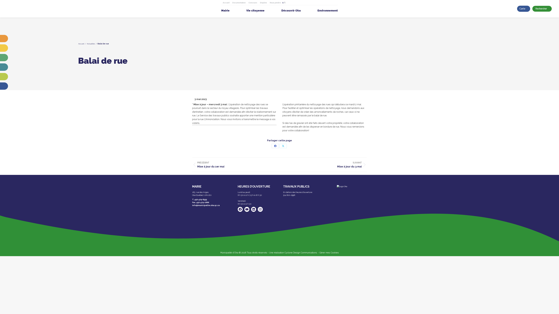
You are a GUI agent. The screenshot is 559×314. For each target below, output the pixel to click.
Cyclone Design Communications (300, 252)
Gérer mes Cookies (329, 252)
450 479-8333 (200, 199)
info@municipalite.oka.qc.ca (206, 205)
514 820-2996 (289, 195)
